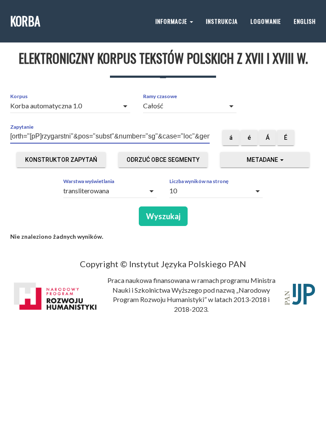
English (305, 21)
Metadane (263, 159)
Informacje (172, 21)
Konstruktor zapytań (61, 159)
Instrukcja (222, 21)
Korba (25, 21)
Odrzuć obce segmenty (163, 159)
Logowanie (265, 21)
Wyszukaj (163, 216)
